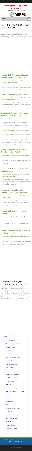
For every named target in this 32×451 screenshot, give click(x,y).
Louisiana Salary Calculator (12, 371)
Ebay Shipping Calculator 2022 (13, 357)
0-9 (1, 440)
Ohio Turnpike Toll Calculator (12, 344)
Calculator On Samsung (11, 388)
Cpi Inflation (9, 411)
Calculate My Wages (11, 340)
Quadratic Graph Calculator (12, 354)
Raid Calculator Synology (11, 364)
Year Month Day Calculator (12, 418)
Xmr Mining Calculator (11, 381)
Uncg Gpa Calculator (11, 360)
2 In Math (8, 394)
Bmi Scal (8, 398)
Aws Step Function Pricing (12, 415)
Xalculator (8, 384)
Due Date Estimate (10, 347)
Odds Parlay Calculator (11, 428)
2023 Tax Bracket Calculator (12, 405)
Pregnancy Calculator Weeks (12, 374)
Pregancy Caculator (10, 425)
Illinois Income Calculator (12, 377)
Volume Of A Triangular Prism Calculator (15, 391)
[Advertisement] (16, 56)
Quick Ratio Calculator (11, 350)
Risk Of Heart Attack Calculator (13, 408)
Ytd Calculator (9, 367)
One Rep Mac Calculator (11, 421)
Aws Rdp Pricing (9, 401)
